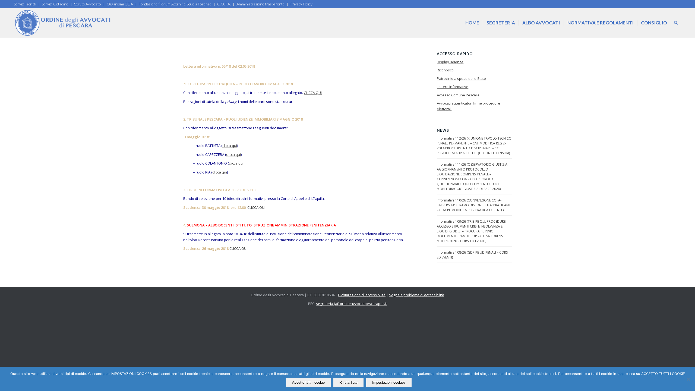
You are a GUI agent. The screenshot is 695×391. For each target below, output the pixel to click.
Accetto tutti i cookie (308, 382)
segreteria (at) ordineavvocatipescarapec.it (351, 303)
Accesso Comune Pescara (458, 95)
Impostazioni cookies (389, 382)
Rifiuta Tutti (348, 382)
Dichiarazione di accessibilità (362, 294)
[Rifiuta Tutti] (688, 379)
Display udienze (450, 61)
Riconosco (445, 70)
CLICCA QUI (313, 92)
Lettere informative (452, 86)
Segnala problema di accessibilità (416, 294)
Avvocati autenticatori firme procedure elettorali (468, 106)
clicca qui (229, 145)
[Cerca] (676, 23)
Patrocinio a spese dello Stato (461, 78)
